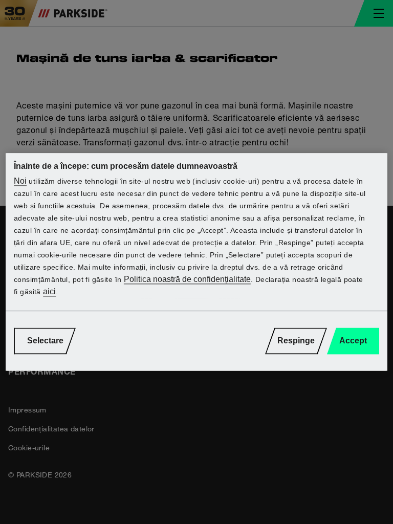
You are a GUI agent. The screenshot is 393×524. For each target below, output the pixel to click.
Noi (20, 181)
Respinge (296, 341)
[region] (196, 261)
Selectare (45, 341)
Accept (353, 341)
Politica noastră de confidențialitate (187, 279)
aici (49, 292)
